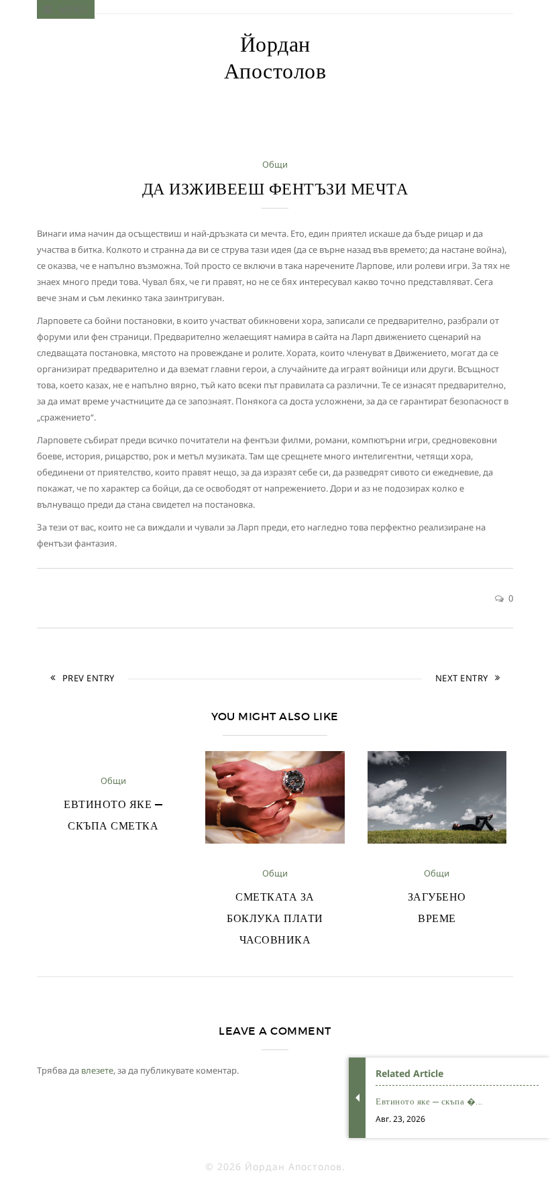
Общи (275, 164)
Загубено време (437, 907)
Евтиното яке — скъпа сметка (113, 814)
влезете (97, 1070)
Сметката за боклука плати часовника (275, 918)
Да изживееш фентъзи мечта (275, 188)
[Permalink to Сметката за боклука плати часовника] (274, 840)
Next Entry (461, 678)
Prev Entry (88, 678)
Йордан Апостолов (275, 57)
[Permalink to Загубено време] (437, 840)
